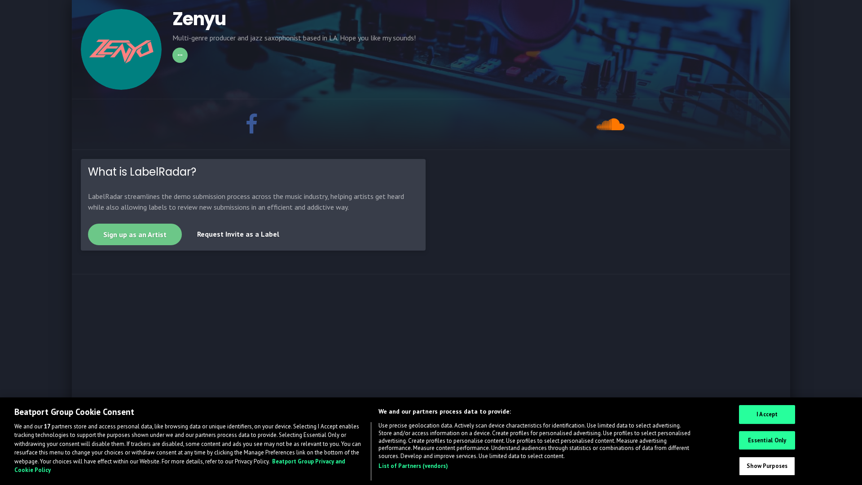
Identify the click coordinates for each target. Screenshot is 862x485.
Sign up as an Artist (135, 234)
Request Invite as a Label (238, 233)
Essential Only (767, 440)
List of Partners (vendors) (413, 466)
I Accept (767, 415)
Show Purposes (767, 466)
